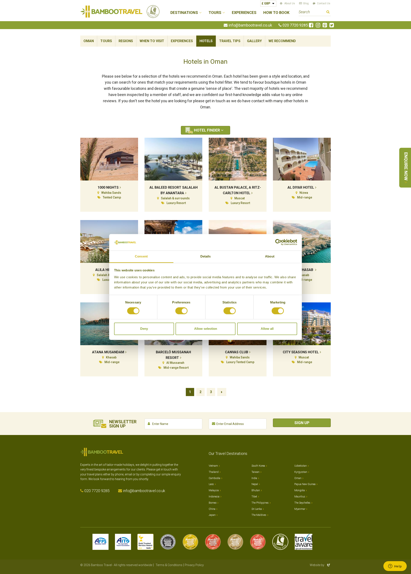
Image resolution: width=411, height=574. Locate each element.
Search (328, 12)
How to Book (276, 13)
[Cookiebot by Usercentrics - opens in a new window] (278, 242)
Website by (320, 565)
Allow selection (205, 328)
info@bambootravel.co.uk (250, 25)
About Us (289, 3)
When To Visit (152, 41)
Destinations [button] (184, 13)
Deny (144, 328)
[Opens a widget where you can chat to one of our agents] (395, 566)
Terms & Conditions (169, 565)
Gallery (254, 41)
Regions (126, 41)
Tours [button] (214, 13)
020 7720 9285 (295, 25)
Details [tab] (205, 256)
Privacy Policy (194, 565)
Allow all (267, 328)
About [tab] (269, 256)
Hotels (206, 41)
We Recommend (282, 41)
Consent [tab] (141, 256)
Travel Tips (229, 41)
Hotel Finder (207, 130)
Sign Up (301, 422)
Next (221, 392)
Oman (88, 41)
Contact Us (323, 3)
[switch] (181, 311)
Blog (306, 3)
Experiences (244, 13)
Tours (106, 41)
